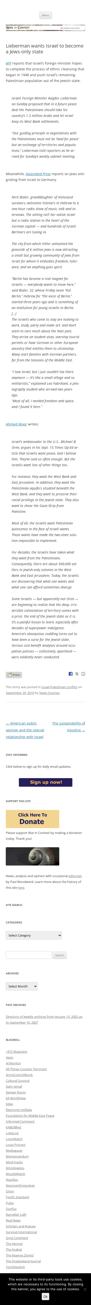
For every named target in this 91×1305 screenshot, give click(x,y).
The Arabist (14, 1249)
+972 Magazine (16, 1051)
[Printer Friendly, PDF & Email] (14, 674)
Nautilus (12, 1179)
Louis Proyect (15, 1144)
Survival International (21, 1232)
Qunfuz (11, 1209)
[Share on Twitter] (77, 674)
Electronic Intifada (19, 1110)
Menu (45, 15)
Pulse (10, 1203)
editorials (75, 876)
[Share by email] (83, 674)
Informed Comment (20, 1121)
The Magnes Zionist (20, 1255)
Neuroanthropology (20, 1185)
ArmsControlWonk (19, 1075)
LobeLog (12, 1133)
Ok (45, 1296)
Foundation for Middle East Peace (30, 1115)
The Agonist (14, 1243)
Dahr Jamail (14, 1086)
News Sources (49, 693)
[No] (85, 1289)
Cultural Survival (17, 1080)
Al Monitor (13, 1063)
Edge (9, 1104)
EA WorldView (16, 1098)
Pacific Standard (17, 1197)
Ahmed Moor (16, 424)
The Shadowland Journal (23, 1261)
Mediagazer (14, 1150)
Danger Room (16, 1092)
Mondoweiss (15, 1168)
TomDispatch (15, 1267)
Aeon (9, 1057)
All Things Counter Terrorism (26, 1069)
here (21, 887)
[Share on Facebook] (71, 674)
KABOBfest (13, 1127)
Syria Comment (17, 1238)
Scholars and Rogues (21, 1226)
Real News (13, 1220)
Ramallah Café (16, 1214)
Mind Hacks (14, 1162)
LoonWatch (14, 1139)
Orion (10, 1191)
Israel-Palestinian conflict (59, 687)
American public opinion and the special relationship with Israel (25, 730)
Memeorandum (17, 1156)
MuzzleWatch (15, 1174)
